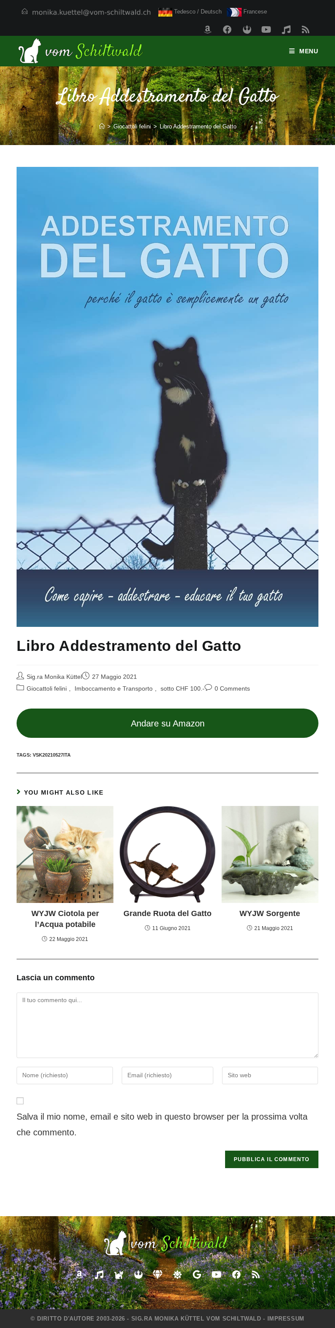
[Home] (102, 126)
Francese (254, 11)
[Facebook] (227, 29)
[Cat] (118, 1274)
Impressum (285, 1318)
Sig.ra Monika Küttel (54, 676)
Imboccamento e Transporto (114, 688)
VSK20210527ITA (52, 754)
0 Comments (232, 688)
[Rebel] (247, 29)
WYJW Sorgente (269, 913)
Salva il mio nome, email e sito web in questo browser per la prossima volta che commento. (162, 1124)
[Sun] (177, 1274)
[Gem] (158, 1274)
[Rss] (305, 29)
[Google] (197, 1274)
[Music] (286, 29)
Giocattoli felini (47, 688)
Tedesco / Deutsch (197, 11)
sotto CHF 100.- (183, 688)
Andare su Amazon (168, 723)
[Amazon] (207, 29)
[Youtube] (266, 29)
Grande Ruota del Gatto (167, 913)
